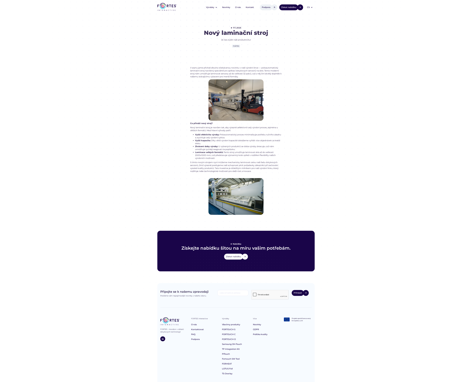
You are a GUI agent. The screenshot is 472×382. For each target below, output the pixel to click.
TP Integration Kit (231, 349)
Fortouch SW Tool (231, 359)
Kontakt (250, 7)
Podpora (195, 339)
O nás (238, 7)
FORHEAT (227, 364)
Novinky (226, 7)
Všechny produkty (231, 324)
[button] (211, 7)
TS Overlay (227, 373)
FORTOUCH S (228, 329)
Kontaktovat (197, 329)
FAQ (193, 334)
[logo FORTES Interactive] (170, 321)
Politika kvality (260, 334)
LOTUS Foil (227, 369)
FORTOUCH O (229, 339)
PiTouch (226, 354)
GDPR (256, 329)
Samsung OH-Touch (232, 344)
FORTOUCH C (229, 334)
